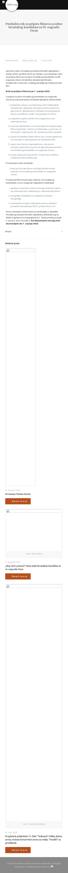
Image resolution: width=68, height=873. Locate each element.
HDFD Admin (28, 60)
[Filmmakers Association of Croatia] (11, 5)
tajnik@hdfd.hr (32, 217)
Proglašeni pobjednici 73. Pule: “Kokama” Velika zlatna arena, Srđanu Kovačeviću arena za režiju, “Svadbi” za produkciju (33, 839)
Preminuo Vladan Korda (18, 494)
